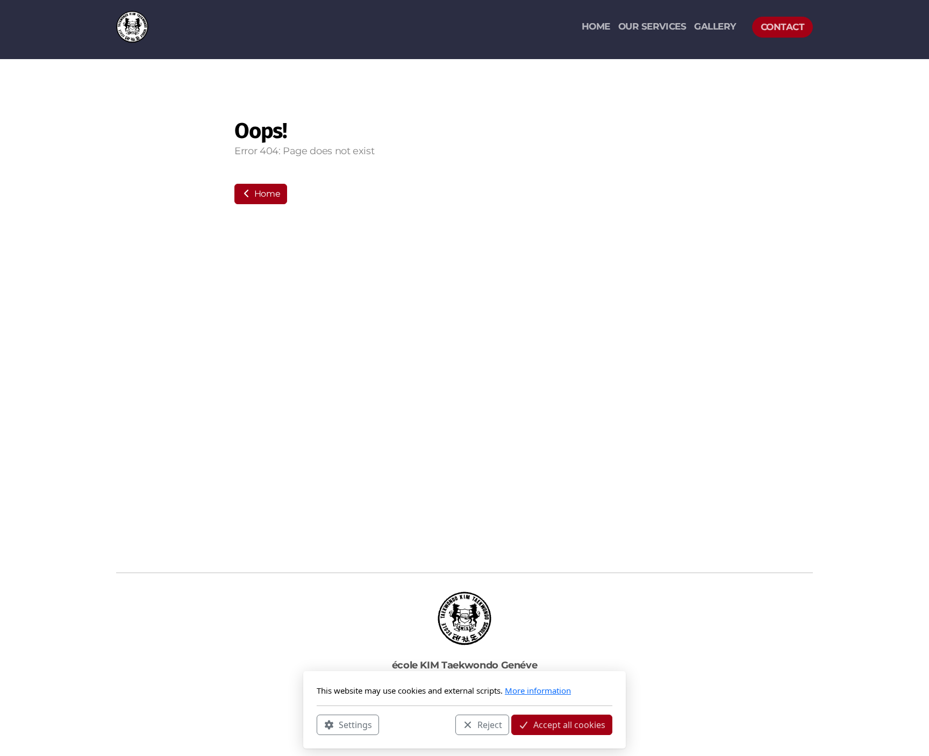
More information (538, 690)
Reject (489, 724)
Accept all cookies (569, 724)
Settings (355, 724)
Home (266, 194)
